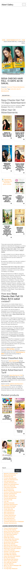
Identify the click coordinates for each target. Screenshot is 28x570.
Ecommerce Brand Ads (9, 486)
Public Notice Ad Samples (10, 487)
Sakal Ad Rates (11, 349)
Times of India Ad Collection (11, 528)
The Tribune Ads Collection (10, 534)
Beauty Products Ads (9, 490)
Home (3, 40)
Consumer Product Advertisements (12, 492)
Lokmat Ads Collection (9, 550)
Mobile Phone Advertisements (11, 484)
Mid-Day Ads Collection (9, 543)
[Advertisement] (14, 22)
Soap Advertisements (9, 518)
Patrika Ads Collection (9, 537)
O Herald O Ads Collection (10, 540)
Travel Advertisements (9, 510)
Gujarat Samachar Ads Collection (12, 556)
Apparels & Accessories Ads (11, 473)
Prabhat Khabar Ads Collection (11, 539)
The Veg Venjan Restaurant (10, 568)
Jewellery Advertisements (10, 482)
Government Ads (8, 500)
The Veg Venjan (8, 567)
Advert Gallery (7, 4)
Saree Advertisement (9, 513)
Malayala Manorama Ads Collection (12, 547)
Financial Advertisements (10, 498)
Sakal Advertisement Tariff (15, 375)
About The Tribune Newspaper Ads (12, 565)
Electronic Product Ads (9, 495)
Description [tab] (5, 95)
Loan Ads (6, 501)
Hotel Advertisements (9, 481)
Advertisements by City (13, 40)
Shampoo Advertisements (10, 523)
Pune (23, 40)
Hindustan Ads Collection (10, 553)
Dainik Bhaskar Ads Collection (11, 533)
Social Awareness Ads (9, 507)
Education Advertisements (10, 493)
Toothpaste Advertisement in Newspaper (14, 521)
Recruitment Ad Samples (10, 506)
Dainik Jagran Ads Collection (11, 560)
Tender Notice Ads (8, 509)
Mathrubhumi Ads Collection (11, 545)
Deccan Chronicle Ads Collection (12, 531)
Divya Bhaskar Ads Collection (11, 559)
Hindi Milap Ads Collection (10, 554)
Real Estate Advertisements (11, 504)
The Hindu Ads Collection (10, 530)
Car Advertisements (9, 489)
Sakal (5, 89)
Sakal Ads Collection (9, 536)
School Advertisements (9, 517)
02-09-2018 (13, 89)
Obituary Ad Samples (9, 503)
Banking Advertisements (10, 475)
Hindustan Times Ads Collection (12, 551)
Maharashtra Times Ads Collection (12, 548)
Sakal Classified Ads (14, 361)
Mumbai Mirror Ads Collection (11, 542)
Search (4, 468)
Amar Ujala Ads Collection (10, 562)
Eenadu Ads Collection (9, 557)
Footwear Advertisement (10, 515)
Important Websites (8, 564)
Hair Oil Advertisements (9, 520)
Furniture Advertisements (10, 478)
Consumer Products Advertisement (15, 87)
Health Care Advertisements (11, 479)
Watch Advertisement (9, 512)
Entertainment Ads (8, 476)
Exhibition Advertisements (10, 496)
